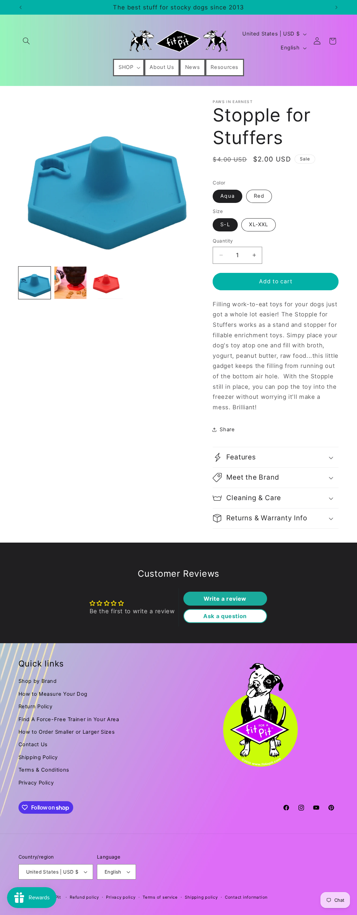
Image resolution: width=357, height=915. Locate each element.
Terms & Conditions (43, 770)
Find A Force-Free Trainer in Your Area (68, 719)
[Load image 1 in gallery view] (34, 283)
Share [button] (227, 429)
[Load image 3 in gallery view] (106, 283)
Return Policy (35, 706)
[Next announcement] (336, 7)
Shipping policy (201, 897)
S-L (225, 224)
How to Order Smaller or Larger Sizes (66, 732)
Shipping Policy (38, 757)
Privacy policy (120, 897)
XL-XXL (258, 224)
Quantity (223, 241)
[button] (26, 41)
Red (259, 196)
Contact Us (33, 744)
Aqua (227, 196)
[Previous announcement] (20, 7)
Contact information (246, 897)
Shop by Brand (37, 681)
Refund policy (84, 897)
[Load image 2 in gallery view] (70, 283)
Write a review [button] (225, 598)
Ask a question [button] (225, 616)
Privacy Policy (36, 783)
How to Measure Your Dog (53, 694)
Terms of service (160, 897)
